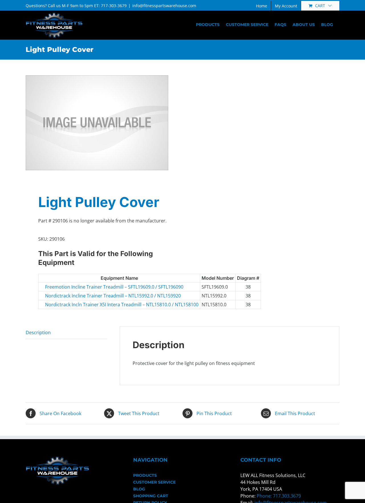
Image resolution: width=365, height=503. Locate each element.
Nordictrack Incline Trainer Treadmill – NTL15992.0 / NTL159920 (81, 296)
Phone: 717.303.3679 (279, 496)
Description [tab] (38, 332)
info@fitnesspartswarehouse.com (164, 5)
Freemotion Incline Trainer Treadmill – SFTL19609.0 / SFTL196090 (81, 287)
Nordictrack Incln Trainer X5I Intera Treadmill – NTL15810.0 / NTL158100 (81, 304)
